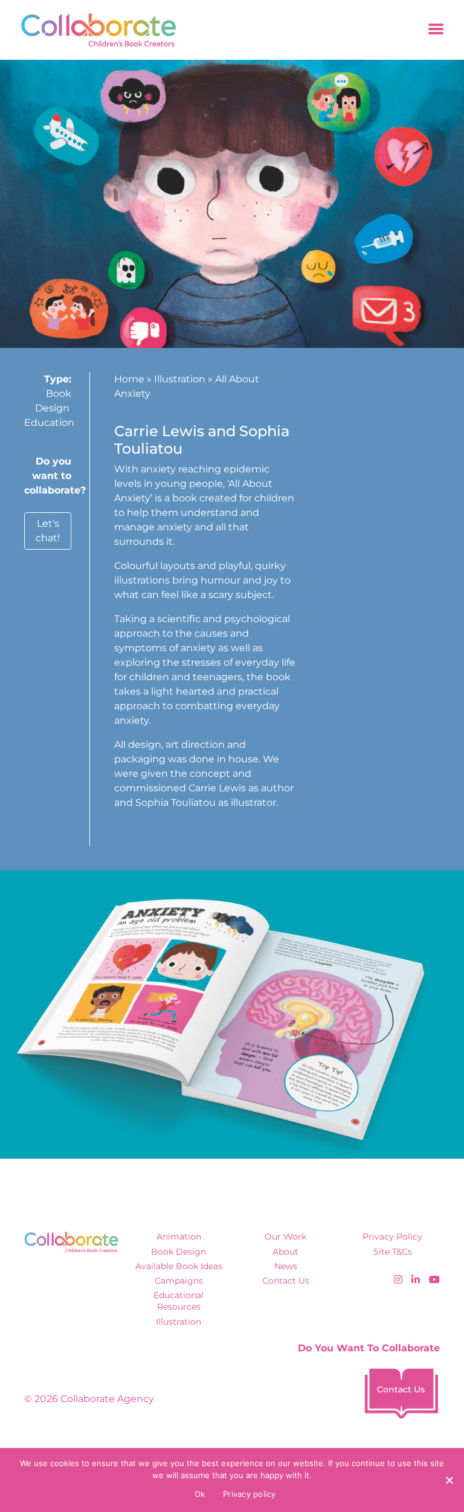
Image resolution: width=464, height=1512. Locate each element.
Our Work (285, 1236)
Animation (178, 1236)
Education (49, 422)
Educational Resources (178, 1301)
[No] (449, 1480)
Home (129, 379)
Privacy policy (249, 1494)
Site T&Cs (392, 1251)
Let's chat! (48, 531)
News (285, 1266)
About (285, 1251)
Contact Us (285, 1280)
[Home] (94, 30)
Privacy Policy (392, 1236)
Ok (200, 1494)
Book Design (178, 1251)
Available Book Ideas (178, 1266)
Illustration (179, 379)
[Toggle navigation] (435, 30)
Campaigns (179, 1280)
